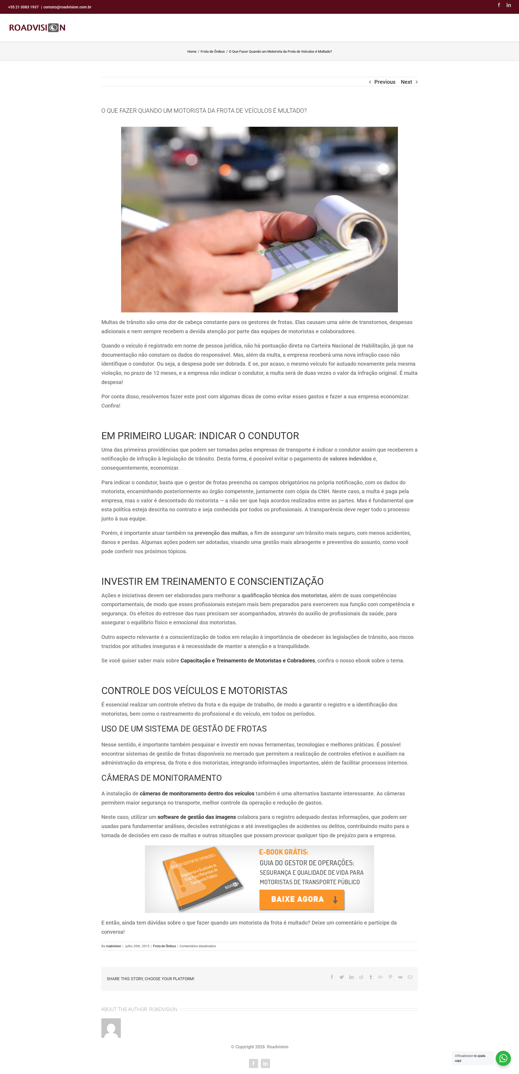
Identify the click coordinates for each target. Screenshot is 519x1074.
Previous (384, 82)
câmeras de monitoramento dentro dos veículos (197, 793)
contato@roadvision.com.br (67, 7)
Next (406, 82)
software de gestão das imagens (197, 817)
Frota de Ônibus (164, 946)
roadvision (113, 946)
